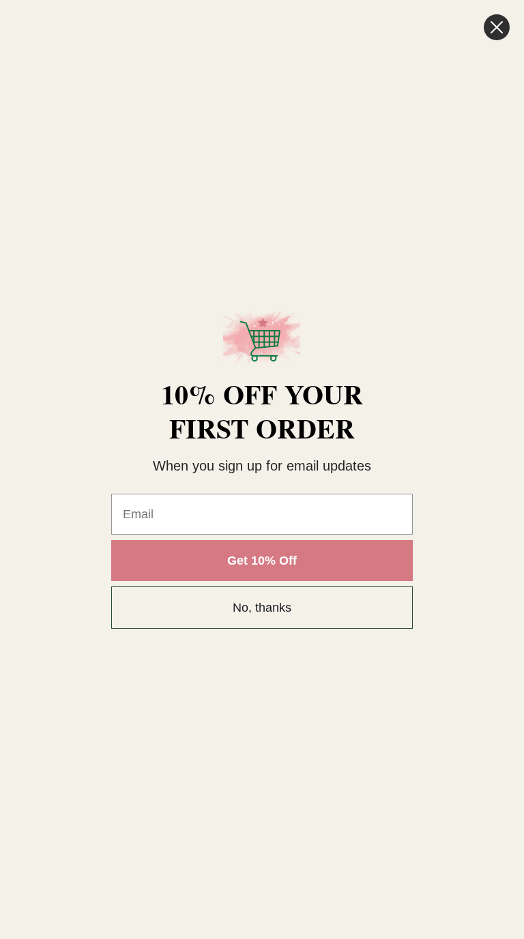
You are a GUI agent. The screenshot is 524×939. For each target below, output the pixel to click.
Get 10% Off (262, 560)
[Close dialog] (496, 27)
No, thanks (262, 607)
